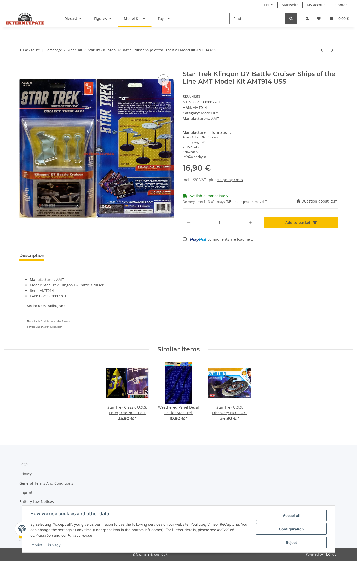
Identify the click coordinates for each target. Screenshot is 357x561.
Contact (342, 4)
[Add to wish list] (163, 80)
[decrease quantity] (188, 222)
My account (317, 4)
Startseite (290, 4)
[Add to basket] (23, 67)
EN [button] (266, 4)
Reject (291, 542)
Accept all (291, 515)
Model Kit (209, 113)
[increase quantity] (250, 222)
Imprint (36, 545)
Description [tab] (31, 255)
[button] (307, 18)
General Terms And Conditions (46, 483)
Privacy (54, 545)
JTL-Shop (330, 554)
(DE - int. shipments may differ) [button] (248, 201)
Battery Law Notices (36, 501)
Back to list (31, 50)
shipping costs (230, 179)
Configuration (291, 529)
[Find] (291, 18)
